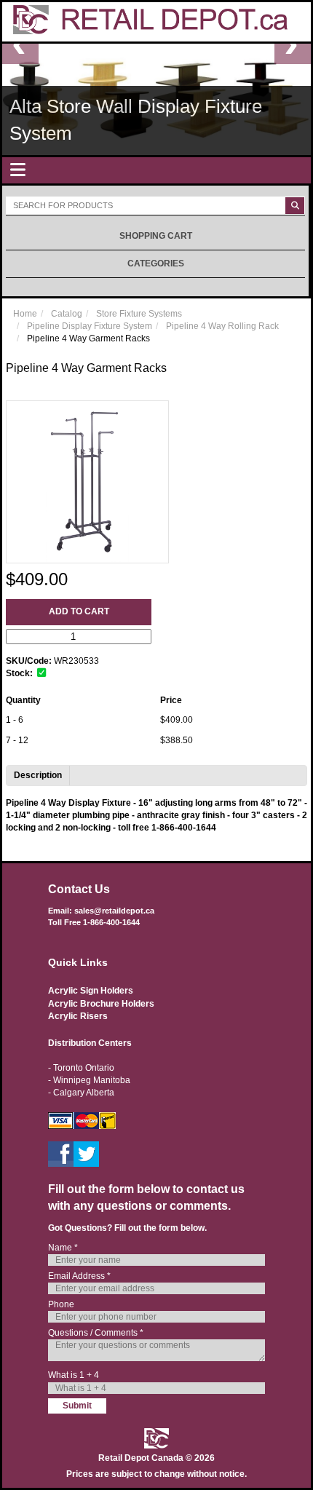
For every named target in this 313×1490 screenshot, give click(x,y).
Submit (77, 1405)
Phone (61, 1304)
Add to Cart (79, 611)
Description (38, 775)
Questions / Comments (95, 1333)
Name (63, 1248)
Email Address (79, 1276)
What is (73, 1375)
